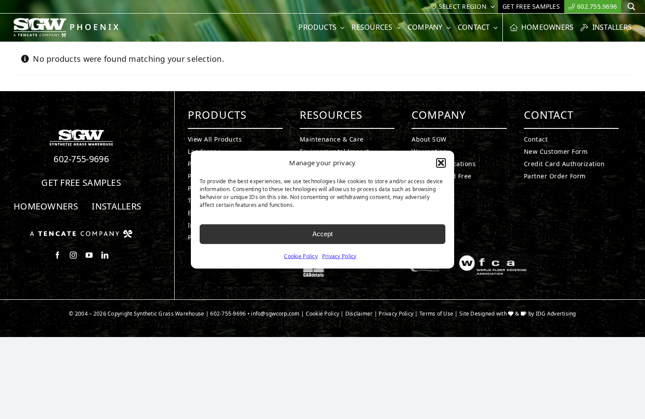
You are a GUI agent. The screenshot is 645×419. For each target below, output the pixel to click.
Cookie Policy (301, 255)
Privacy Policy (339, 255)
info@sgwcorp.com (275, 313)
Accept (322, 234)
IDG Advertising (556, 313)
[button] (441, 163)
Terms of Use (436, 313)
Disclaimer (359, 313)
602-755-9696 (81, 159)
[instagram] (73, 255)
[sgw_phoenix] (67, 21)
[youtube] (89, 255)
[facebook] (57, 255)
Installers (116, 206)
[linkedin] (104, 255)
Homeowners (46, 206)
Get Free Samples (81, 182)
